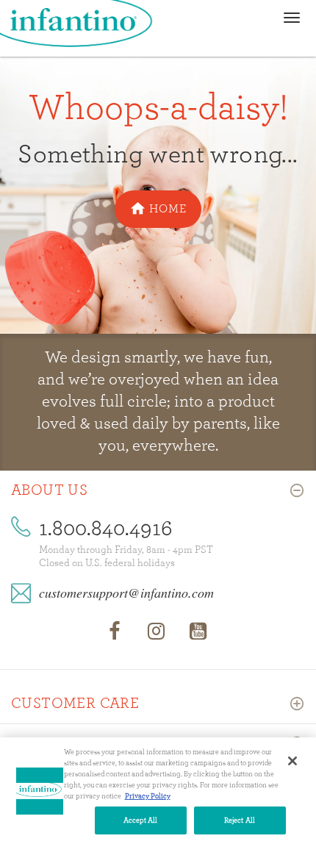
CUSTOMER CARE (75, 703)
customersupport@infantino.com (126, 592)
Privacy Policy (147, 796)
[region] (158, 790)
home (168, 209)
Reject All (239, 820)
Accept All (140, 820)
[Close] (292, 761)
